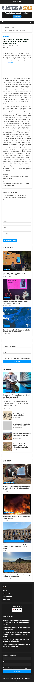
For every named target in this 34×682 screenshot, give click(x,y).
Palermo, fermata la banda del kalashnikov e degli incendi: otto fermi (17, 504)
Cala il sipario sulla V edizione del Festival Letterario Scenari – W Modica (17, 261)
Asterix (6, 399)
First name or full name (10, 346)
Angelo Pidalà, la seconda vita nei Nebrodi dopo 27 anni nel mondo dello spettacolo (16, 645)
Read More (7, 408)
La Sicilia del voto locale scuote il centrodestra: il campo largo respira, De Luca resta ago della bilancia (17, 532)
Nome (5, 221)
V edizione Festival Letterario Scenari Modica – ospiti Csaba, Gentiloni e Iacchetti (17, 289)
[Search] (30, 22)
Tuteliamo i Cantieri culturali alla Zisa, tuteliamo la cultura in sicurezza (7, 436)
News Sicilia (6, 36)
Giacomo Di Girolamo (9, 45)
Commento (7, 200)
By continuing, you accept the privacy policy (17, 358)
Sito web (5, 233)
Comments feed (7, 596)
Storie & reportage (9, 571)
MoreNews (25, 678)
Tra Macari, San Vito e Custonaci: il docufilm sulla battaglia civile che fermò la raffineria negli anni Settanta (17, 474)
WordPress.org (7, 599)
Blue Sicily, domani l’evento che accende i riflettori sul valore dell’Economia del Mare (17, 317)
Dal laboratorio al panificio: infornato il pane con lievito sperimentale (16, 183)
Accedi (5, 590)
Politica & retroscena (19, 540)
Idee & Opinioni (8, 391)
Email (4, 227)
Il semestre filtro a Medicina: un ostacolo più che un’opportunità (17, 382)
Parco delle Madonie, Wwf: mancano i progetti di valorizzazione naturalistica (7, 446)
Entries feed (6, 593)
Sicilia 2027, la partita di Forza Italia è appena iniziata (7, 415)
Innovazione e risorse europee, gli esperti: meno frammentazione (16, 176)
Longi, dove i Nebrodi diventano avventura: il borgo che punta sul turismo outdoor (17, 562)
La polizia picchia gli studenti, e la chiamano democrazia (7, 425)
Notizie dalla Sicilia (9, 482)
